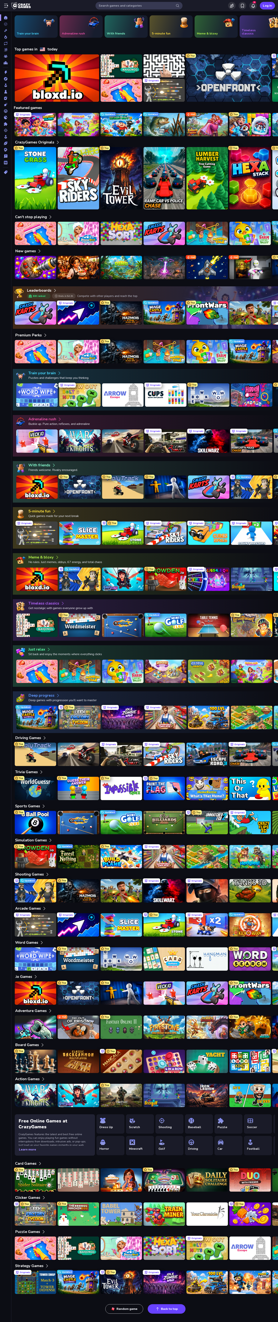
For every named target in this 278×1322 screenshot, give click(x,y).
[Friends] (232, 5)
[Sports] (5, 143)
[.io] (5, 117)
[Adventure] (5, 79)
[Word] (5, 162)
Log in (267, 6)
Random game (126, 1309)
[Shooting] (5, 130)
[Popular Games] (5, 37)
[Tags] (5, 172)
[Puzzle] (5, 124)
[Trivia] (5, 156)
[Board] (5, 91)
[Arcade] (5, 85)
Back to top (169, 1309)
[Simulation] (5, 137)
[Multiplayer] (5, 56)
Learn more (27, 1149)
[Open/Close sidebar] (6, 5)
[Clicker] (5, 104)
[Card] (5, 98)
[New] (5, 30)
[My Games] (242, 5)
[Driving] (5, 111)
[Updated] (5, 43)
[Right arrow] (269, 26)
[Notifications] (253, 5)
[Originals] (5, 50)
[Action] (5, 72)
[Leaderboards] (5, 63)
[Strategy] (5, 149)
